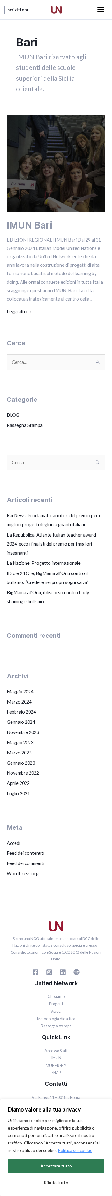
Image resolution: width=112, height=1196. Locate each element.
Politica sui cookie (75, 1150)
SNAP (56, 1072)
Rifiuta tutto (56, 1182)
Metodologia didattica (56, 1018)
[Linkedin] (63, 972)
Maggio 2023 (20, 742)
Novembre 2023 (23, 732)
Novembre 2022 (23, 773)
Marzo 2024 (19, 701)
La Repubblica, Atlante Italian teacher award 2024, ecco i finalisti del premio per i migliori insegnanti (51, 543)
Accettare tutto (56, 1165)
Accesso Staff (56, 1050)
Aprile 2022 (18, 783)
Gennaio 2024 (21, 722)
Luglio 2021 (18, 793)
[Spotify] (76, 972)
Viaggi (56, 1011)
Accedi (13, 843)
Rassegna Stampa (25, 425)
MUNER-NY (56, 1065)
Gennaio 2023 (21, 763)
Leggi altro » (19, 311)
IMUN (56, 1057)
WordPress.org (23, 873)
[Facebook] (35, 972)
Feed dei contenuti (25, 853)
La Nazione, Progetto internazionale (44, 563)
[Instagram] (49, 972)
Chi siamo (56, 996)
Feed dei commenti (25, 863)
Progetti (56, 1003)
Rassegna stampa (56, 1025)
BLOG (13, 415)
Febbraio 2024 (21, 711)
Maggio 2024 (20, 691)
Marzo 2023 (19, 752)
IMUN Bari (29, 225)
